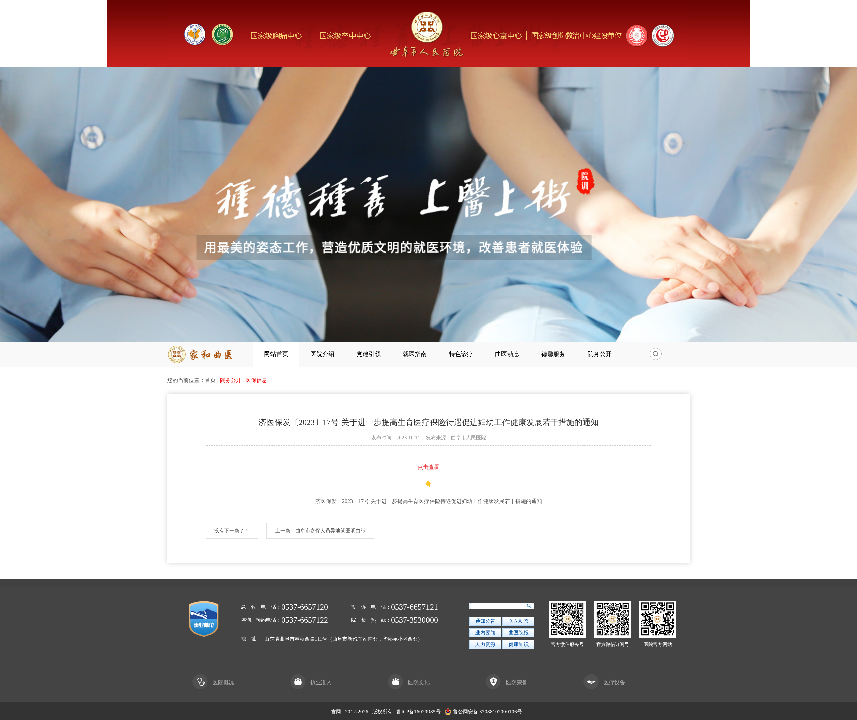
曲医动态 (507, 354)
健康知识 (519, 644)
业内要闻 (485, 632)
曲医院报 (519, 632)
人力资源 (485, 644)
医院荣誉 (516, 682)
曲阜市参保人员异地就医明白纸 (330, 530)
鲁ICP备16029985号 (418, 711)
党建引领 (369, 354)
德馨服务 (553, 354)
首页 (210, 380)
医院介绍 (322, 354)
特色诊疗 (461, 354)
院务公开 (600, 354)
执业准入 (321, 682)
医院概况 (223, 682)
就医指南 (415, 354)
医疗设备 (614, 682)
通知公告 (485, 621)
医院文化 (419, 682)
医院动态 (519, 621)
